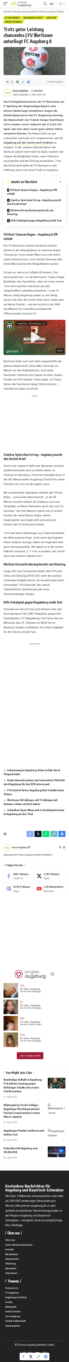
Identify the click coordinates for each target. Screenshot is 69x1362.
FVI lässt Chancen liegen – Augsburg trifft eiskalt (32, 191)
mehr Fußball (13, 22)
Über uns (13, 1233)
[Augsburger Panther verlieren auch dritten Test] (56, 1134)
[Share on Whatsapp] (46, 834)
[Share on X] (17, 82)
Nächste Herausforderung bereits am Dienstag (30, 212)
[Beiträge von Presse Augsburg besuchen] (7, 847)
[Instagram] (64, 847)
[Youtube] (49, 889)
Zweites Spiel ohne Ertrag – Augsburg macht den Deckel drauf (34, 202)
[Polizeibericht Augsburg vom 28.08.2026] (56, 1151)
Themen (13, 1281)
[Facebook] (60, 847)
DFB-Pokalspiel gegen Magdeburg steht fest (36, 220)
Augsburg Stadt (33, 18)
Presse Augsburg (20, 90)
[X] (49, 876)
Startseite (7, 11)
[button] (7, 4)
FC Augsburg (12, 18)
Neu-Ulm (51, 18)
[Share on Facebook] (12, 82)
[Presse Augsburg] (21, 4)
